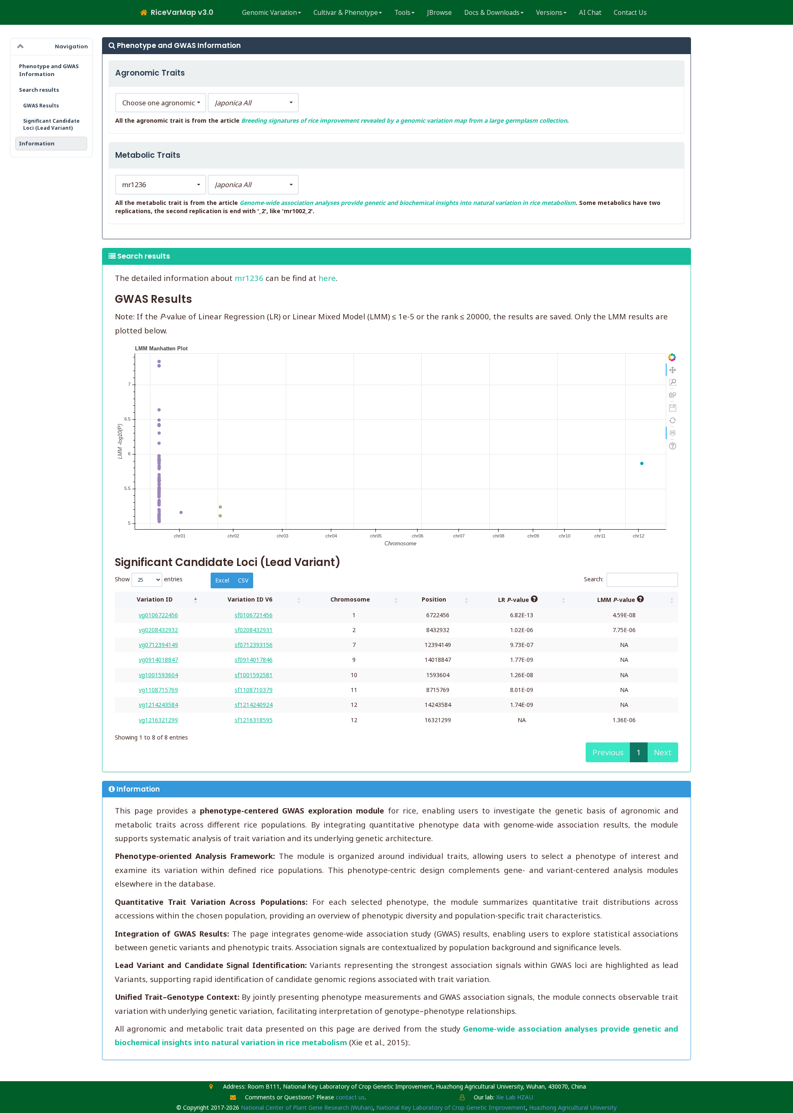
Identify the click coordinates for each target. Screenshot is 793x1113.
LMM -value (617, 600)
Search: (593, 579)
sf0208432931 (254, 630)
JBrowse (439, 12)
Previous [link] (608, 752)
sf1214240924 (254, 705)
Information (37, 143)
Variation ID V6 (250, 599)
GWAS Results (41, 105)
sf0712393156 (254, 645)
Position (434, 599)
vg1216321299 (158, 720)
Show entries (149, 579)
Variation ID (155, 599)
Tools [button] (402, 12)
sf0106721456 (254, 615)
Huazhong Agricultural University (573, 1107)
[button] (160, 103)
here (327, 278)
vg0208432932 (158, 630)
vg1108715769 (158, 690)
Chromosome (350, 599)
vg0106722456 (158, 615)
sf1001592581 (254, 675)
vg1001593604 (158, 675)
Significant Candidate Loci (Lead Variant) (51, 124)
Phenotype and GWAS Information (49, 70)
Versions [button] (549, 12)
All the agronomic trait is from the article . (342, 120)
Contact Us (630, 12)
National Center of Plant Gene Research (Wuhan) (307, 1107)
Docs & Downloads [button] (492, 12)
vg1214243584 (158, 705)
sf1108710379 (254, 690)
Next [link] (663, 752)
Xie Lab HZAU (514, 1097)
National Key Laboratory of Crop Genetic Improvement (451, 1107)
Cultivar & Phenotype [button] (345, 12)
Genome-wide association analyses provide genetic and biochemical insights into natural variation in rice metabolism (408, 203)
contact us (350, 1097)
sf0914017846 (254, 660)
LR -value (514, 600)
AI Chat (590, 12)
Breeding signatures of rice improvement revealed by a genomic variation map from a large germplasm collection (404, 120)
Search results (39, 89)
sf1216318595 (254, 720)
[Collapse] (20, 47)
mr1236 (249, 278)
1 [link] (638, 752)
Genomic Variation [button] (269, 12)
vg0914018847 (158, 660)
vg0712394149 (158, 645)
